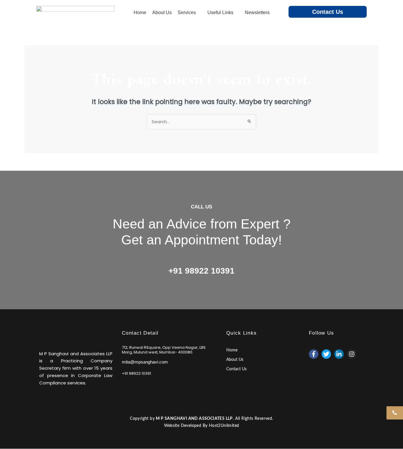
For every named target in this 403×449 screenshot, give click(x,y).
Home (231, 350)
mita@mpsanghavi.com (145, 361)
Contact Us (327, 12)
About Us (234, 360)
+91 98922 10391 (201, 270)
